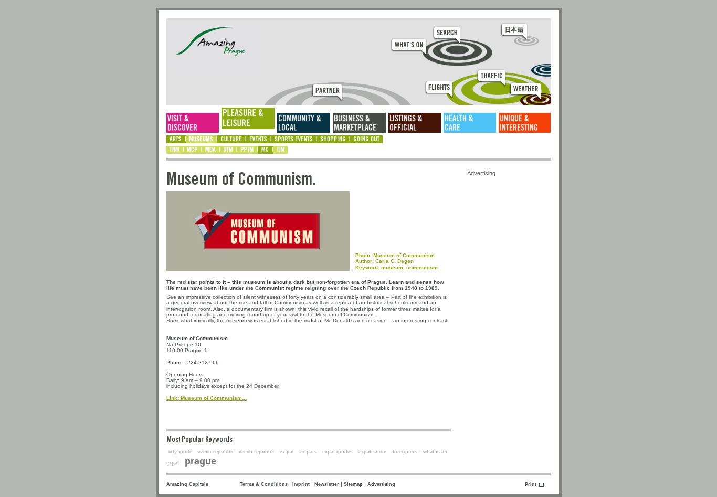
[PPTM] (247, 150)
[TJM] (280, 150)
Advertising (381, 484)
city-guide (180, 451)
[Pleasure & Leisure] (248, 118)
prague (200, 461)
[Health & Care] (470, 123)
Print (530, 484)
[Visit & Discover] (192, 123)
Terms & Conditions (264, 484)
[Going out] (366, 139)
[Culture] (231, 139)
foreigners (405, 451)
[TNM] (175, 150)
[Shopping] (333, 139)
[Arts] (176, 139)
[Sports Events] (294, 139)
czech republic (215, 451)
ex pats (308, 451)
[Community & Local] (303, 123)
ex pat (287, 451)
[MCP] (193, 150)
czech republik (256, 451)
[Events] (258, 139)
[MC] (265, 150)
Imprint (301, 484)
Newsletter (326, 484)
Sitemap (353, 484)
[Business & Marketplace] (359, 123)
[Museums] (201, 139)
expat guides (337, 451)
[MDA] (211, 150)
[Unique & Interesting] (525, 123)
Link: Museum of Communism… (206, 398)
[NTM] (228, 150)
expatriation (372, 451)
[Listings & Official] (414, 123)
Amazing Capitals (187, 484)
